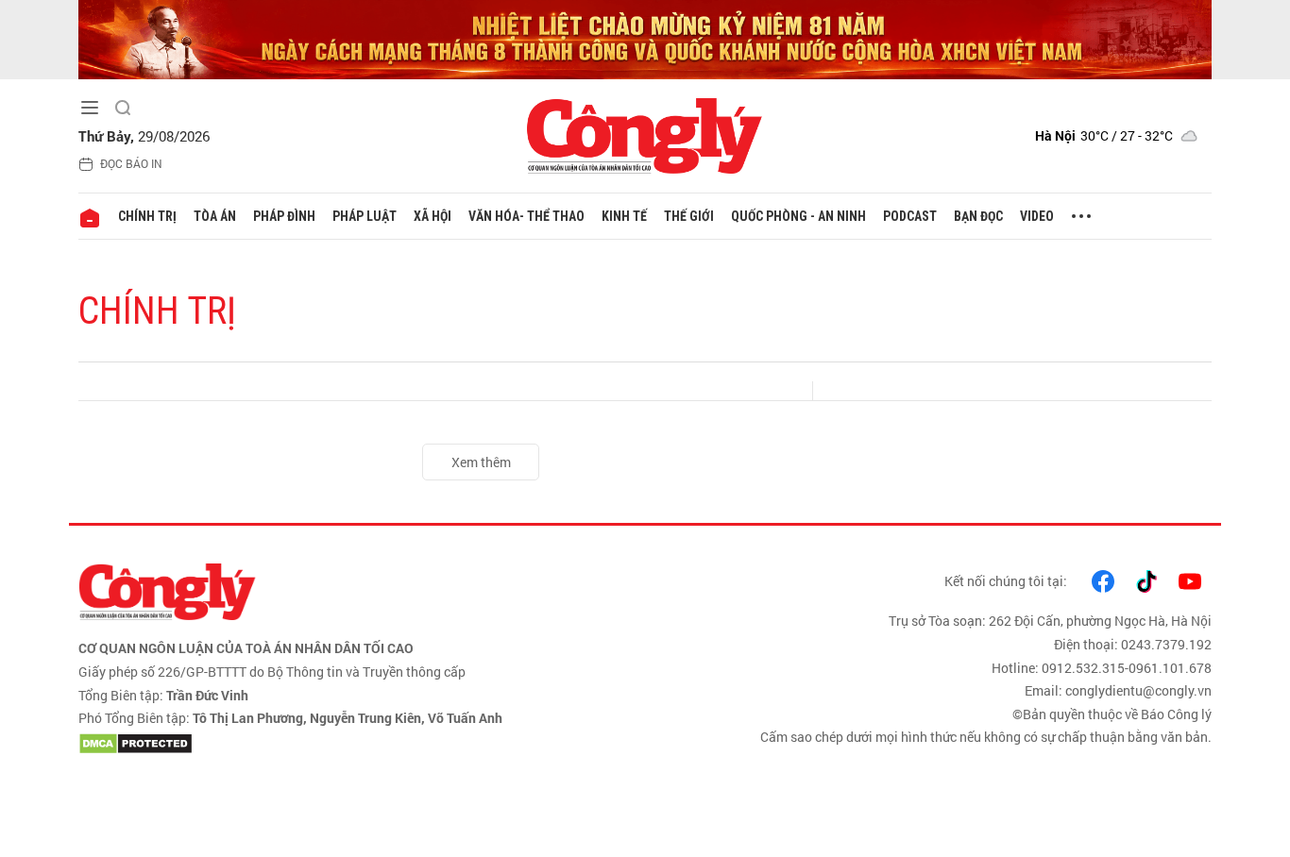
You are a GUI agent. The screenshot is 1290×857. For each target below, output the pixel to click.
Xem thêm (481, 462)
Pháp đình (284, 216)
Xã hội (432, 216)
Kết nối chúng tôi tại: (1005, 581)
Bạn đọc (978, 216)
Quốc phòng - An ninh (798, 216)
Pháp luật (364, 216)
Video (1037, 216)
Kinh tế (624, 216)
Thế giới (689, 216)
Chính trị (147, 216)
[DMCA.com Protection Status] (357, 743)
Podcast (910, 216)
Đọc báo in (131, 163)
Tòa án (215, 216)
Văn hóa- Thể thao (526, 216)
